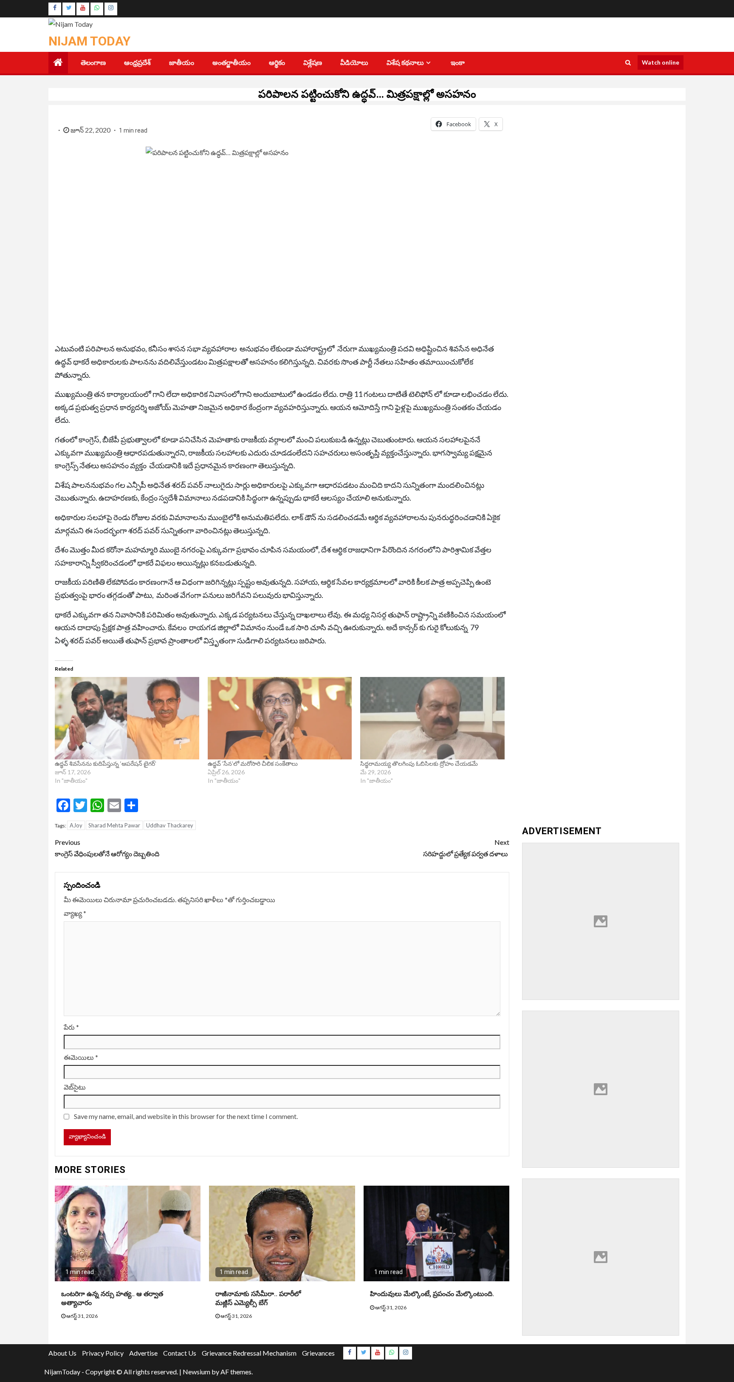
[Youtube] (82, 9)
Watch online (660, 62)
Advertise (143, 1353)
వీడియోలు (354, 63)
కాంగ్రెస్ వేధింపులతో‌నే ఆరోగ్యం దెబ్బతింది (108, 848)
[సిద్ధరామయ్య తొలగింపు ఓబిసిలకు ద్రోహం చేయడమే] (432, 718)
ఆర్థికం (277, 63)
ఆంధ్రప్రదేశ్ (137, 63)
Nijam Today (89, 41)
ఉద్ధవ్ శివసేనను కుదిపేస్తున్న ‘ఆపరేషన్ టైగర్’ (105, 763)
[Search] (628, 62)
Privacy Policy (103, 1353)
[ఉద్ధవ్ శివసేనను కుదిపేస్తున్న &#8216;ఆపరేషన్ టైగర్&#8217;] (127, 718)
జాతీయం (181, 63)
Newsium (196, 1372)
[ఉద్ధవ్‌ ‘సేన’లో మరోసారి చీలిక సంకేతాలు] (280, 718)
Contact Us (179, 1353)
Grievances (318, 1353)
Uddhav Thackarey (169, 825)
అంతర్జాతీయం (231, 63)
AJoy (76, 825)
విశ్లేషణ (312, 63)
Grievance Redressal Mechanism (249, 1353)
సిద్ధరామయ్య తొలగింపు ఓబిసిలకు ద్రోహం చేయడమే (419, 763)
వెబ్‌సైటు (75, 1087)
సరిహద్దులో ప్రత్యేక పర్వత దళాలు (466, 848)
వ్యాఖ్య (75, 913)
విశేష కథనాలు (405, 63)
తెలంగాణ (93, 63)
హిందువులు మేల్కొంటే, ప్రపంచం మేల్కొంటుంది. (432, 1294)
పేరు (71, 1027)
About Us (62, 1353)
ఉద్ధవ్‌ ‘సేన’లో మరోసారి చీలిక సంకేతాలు (253, 763)
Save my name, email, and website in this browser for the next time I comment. (186, 1116)
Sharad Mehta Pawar (114, 825)
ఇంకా (458, 63)
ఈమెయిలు (81, 1057)
